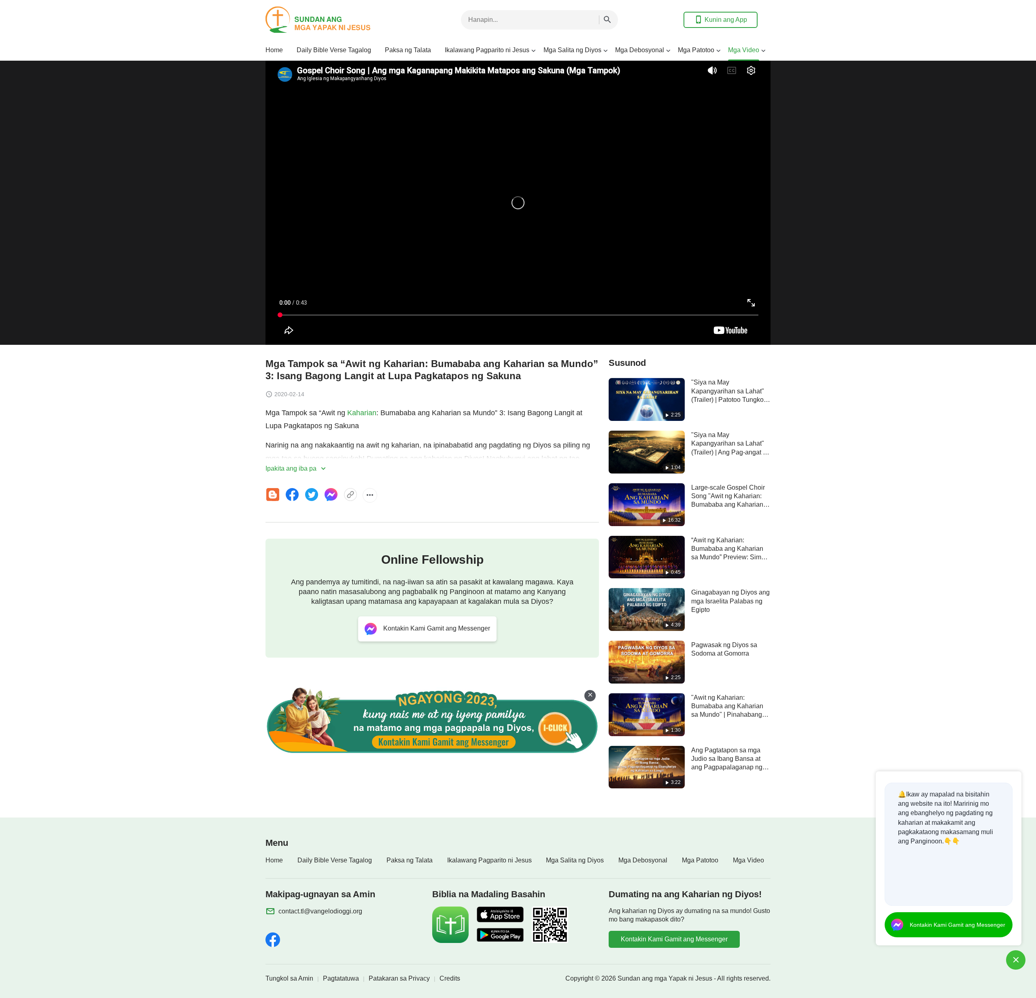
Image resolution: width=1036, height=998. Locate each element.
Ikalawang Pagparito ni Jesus (487, 50)
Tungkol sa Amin (289, 978)
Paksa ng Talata (408, 50)
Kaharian (361, 413)
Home (274, 50)
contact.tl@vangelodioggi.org (320, 911)
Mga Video (743, 50)
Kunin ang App (726, 19)
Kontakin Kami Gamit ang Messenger (674, 939)
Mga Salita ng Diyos (572, 50)
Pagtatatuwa (341, 978)
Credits (449, 978)
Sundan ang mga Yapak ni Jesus (665, 978)
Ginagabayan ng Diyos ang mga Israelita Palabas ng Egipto (730, 601)
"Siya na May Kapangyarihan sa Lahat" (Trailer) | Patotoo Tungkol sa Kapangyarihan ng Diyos (728, 399)
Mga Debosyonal (639, 50)
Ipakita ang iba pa (291, 468)
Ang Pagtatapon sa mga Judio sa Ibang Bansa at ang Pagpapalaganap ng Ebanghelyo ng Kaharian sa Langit (727, 767)
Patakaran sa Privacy (399, 978)
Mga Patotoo (696, 50)
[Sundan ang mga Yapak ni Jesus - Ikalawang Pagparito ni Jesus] (330, 19)
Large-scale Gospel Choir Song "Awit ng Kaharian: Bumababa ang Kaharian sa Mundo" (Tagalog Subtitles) (728, 504)
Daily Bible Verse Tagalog (334, 50)
